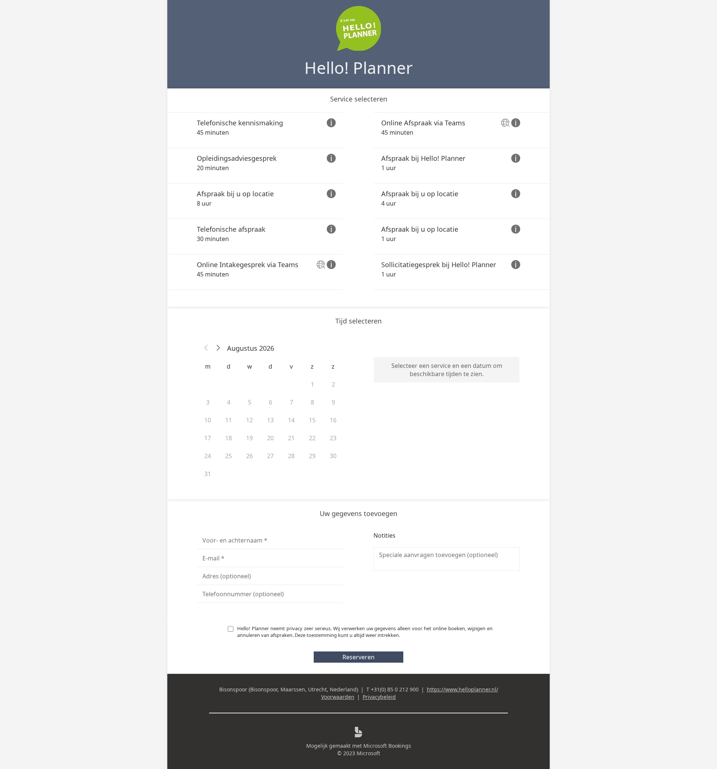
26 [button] (249, 456)
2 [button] (333, 384)
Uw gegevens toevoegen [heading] (358, 513)
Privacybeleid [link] (379, 696)
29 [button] (312, 456)
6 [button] (270, 402)
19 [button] (249, 438)
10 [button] (207, 420)
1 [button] (312, 384)
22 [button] (312, 438)
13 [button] (270, 420)
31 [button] (207, 474)
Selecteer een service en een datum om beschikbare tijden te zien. (446, 370)
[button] (206, 348)
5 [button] (249, 402)
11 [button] (228, 420)
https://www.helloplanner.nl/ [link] (462, 689)
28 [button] (291, 456)
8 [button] (312, 402)
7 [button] (291, 402)
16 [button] (333, 420)
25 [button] (228, 456)
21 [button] (291, 438)
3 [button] (207, 402)
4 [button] (228, 402)
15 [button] (312, 420)
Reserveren (358, 657)
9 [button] (333, 402)
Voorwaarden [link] (337, 696)
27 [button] (270, 456)
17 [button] (207, 438)
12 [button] (249, 420)
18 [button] (228, 438)
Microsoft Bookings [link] (387, 745)
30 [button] (333, 456)
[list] (358, 201)
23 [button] (333, 438)
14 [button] (291, 420)
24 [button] (207, 456)
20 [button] (270, 438)
